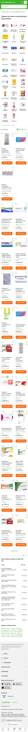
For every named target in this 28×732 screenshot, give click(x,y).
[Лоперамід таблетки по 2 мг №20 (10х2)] (21, 209)
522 (24, 555)
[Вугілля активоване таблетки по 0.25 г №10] (7, 173)
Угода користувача (5, 706)
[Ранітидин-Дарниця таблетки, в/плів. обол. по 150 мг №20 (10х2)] (21, 521)
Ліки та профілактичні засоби (18, 11)
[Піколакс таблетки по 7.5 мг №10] (7, 313)
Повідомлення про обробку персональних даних (12, 709)
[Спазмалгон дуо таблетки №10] (21, 313)
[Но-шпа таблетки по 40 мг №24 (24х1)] (7, 348)
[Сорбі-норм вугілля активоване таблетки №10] (21, 348)
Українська (5, 702)
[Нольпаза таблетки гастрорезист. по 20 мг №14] (7, 486)
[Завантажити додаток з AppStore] (17, 683)
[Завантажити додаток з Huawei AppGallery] (6, 687)
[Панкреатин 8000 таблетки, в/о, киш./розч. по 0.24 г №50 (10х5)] (7, 209)
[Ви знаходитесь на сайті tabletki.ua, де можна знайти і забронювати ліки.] (8, 2)
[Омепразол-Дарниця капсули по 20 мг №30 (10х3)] (7, 452)
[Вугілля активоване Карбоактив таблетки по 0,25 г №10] (7, 139)
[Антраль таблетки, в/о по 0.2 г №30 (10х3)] (21, 382)
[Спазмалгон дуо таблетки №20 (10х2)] (21, 139)
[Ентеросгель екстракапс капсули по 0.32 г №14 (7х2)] (21, 279)
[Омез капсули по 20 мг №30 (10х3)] (7, 417)
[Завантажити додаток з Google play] (6, 683)
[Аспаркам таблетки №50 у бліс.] (7, 279)
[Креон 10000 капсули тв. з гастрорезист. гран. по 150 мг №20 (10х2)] (21, 452)
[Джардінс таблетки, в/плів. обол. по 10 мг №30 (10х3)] (21, 417)
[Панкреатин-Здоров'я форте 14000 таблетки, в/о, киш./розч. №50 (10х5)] (7, 244)
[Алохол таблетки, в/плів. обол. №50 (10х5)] (21, 244)
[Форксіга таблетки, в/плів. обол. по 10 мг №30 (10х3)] (7, 382)
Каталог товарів (5, 11)
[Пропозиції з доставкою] (2, 133)
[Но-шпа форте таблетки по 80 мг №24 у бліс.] (7, 521)
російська (14, 702)
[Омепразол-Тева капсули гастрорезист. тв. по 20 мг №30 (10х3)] (21, 486)
